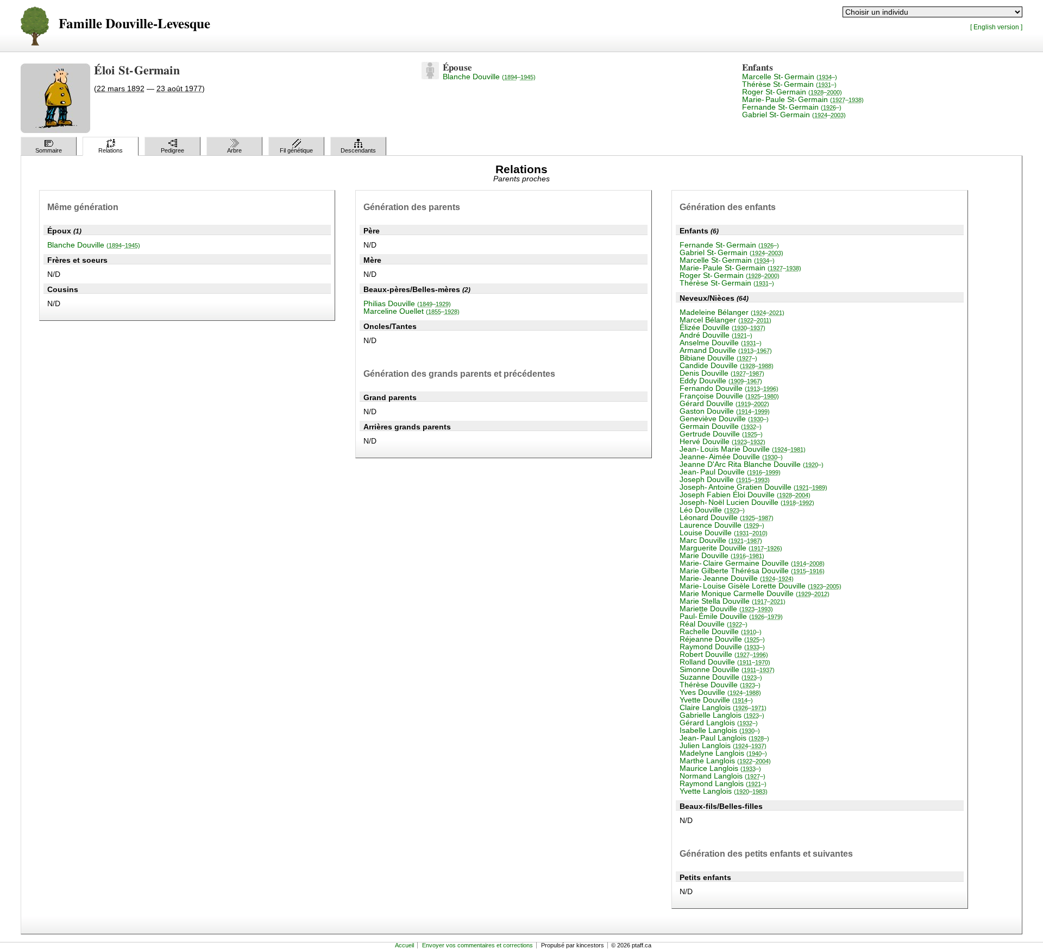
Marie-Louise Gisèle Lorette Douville (760, 585)
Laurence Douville (722, 525)
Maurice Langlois (720, 768)
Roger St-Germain (792, 91)
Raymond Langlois (723, 783)
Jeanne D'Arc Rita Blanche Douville (752, 464)
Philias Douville (407, 303)
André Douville (716, 335)
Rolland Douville (725, 661)
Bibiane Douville (718, 357)
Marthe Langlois (725, 760)
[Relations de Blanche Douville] (430, 76)
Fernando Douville (729, 388)
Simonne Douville (727, 669)
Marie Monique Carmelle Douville (755, 593)
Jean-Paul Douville (730, 471)
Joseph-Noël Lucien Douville (747, 502)
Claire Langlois (723, 707)
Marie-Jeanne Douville (737, 578)
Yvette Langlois (724, 791)
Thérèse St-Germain (789, 84)
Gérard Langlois (719, 722)
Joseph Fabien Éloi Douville (745, 494)
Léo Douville (712, 509)
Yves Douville (720, 692)
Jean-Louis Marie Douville (743, 449)
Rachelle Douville (721, 631)
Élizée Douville (722, 327)
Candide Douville (727, 365)
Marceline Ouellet (411, 311)
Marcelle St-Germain (789, 76)
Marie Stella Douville (733, 601)
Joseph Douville (725, 479)
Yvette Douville (716, 699)
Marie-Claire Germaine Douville (752, 563)
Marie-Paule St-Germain (803, 99)
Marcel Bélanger (725, 319)
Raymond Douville (722, 646)
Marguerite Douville (731, 547)
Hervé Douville (722, 441)
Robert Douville (724, 654)
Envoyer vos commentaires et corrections (477, 945)
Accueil (404, 945)
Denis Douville (722, 373)
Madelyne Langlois (723, 753)
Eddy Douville (721, 380)
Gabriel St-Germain (794, 114)
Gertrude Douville (721, 433)
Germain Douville (721, 426)
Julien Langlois (723, 745)
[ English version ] (996, 26)
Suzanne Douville (721, 677)
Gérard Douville (724, 403)
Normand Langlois (722, 775)
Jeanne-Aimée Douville (731, 456)
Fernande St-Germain (791, 107)
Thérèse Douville (720, 684)
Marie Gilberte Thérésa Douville (752, 570)
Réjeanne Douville (722, 639)
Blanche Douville (489, 76)
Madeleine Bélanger (732, 312)
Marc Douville (721, 540)
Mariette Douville (726, 608)
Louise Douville (724, 532)
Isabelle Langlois (720, 730)
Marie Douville (722, 555)
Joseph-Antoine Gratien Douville (753, 487)
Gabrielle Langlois (722, 715)
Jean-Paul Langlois (724, 737)
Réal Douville (713, 623)
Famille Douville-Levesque (134, 24)
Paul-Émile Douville (731, 616)
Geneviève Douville (724, 418)
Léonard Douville (727, 517)
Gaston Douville (725, 411)
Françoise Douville (729, 395)
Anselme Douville (721, 342)
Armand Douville (726, 350)
